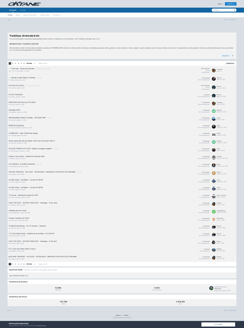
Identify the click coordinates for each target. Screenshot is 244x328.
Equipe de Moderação (30, 15)
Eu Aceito (219, 324)
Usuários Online (44, 15)
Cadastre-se (230, 4)
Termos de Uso (41, 325)
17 (48, 68)
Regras (18, 15)
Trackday (22, 10)
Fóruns (10, 15)
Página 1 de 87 (42, 63)
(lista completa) (52, 270)
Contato (125, 315)
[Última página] (34, 63)
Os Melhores (56, 15)
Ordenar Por (230, 63)
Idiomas (118, 315)
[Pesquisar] (234, 10)
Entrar (220, 4)
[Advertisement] (122, 27)
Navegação (12, 10)
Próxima (29, 63)
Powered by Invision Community (122, 317)
